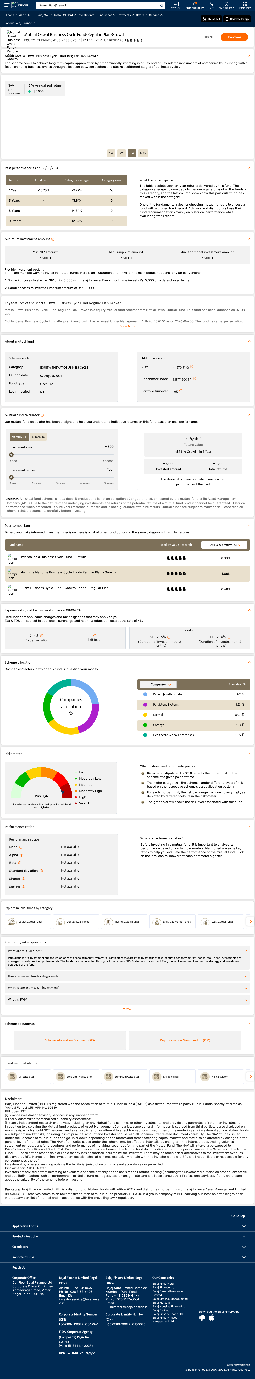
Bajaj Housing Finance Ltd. (169, 1306)
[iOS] (211, 1318)
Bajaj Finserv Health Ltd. (167, 1314)
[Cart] (211, 4)
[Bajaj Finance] (19, 5)
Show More (127, 326)
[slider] (11, 454)
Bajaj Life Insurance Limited (170, 1299)
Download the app (239, 19)
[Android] (202, 1318)
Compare (209, 37)
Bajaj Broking (160, 1310)
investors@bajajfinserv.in (128, 1307)
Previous (5, 922)
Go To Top (238, 1216)
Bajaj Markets (161, 1302)
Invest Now (234, 37)
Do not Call (214, 19)
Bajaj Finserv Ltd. (163, 1283)
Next (250, 921)
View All (127, 1009)
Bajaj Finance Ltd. (163, 1287)
